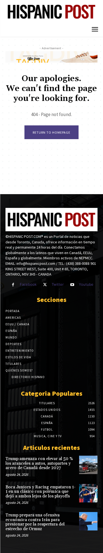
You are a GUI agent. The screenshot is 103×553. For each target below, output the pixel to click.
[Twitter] (44, 284)
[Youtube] (72, 284)
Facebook (28, 284)
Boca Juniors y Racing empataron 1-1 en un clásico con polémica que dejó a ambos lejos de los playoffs (40, 492)
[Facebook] (13, 284)
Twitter (58, 284)
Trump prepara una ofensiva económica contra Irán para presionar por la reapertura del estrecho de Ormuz (35, 522)
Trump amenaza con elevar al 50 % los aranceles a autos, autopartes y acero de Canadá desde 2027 (39, 463)
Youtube (86, 284)
